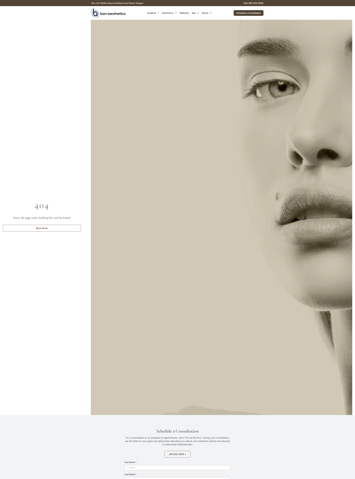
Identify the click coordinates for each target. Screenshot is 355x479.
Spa (194, 13)
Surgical (151, 13)
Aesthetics (167, 13)
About (205, 13)
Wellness (184, 13)
